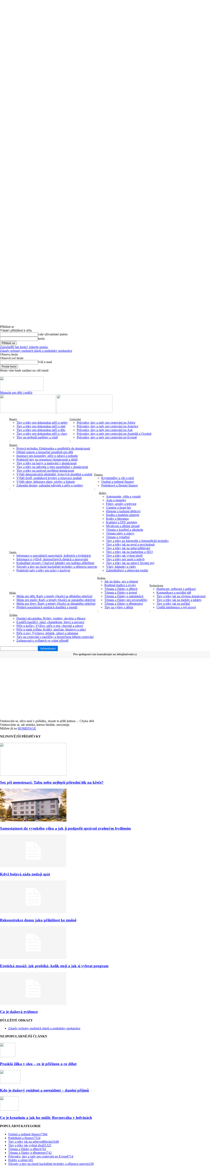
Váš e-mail (45, 362)
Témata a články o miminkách (123, 596)
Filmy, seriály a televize (121, 504)
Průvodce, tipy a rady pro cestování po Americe (107, 426)
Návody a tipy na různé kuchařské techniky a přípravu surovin (56, 566)
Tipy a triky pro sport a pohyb (125, 559)
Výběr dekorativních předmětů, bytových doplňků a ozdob (54, 474)
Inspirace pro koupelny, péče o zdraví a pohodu (47, 456)
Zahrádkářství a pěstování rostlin (127, 570)
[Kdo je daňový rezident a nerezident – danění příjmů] (10, 1082)
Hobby (102, 492)
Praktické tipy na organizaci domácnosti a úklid (47, 459)
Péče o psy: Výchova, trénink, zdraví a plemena (47, 633)
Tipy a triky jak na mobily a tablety (179, 600)
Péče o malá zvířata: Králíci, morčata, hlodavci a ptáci (51, 629)
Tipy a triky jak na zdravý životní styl (130, 563)
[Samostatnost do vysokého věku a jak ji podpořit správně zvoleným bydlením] (33, 820)
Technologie (156, 585)
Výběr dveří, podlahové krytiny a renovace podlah (49, 478)
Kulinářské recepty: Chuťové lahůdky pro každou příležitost (55, 563)
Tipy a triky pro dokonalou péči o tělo (40, 430)
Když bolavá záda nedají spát (25, 874)
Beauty (13, 419)
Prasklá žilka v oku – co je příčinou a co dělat (38, 1064)
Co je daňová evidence (19, 1012)
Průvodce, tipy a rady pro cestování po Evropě (107, 437)
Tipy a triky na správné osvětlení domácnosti (45, 470)
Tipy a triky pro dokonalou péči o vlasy (41, 433)
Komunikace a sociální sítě (173, 592)
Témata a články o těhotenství (123, 603)
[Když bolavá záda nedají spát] (33, 866)
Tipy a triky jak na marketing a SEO (129, 552)
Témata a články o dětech (120, 589)
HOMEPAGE (27, 728)
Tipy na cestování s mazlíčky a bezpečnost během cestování (55, 637)
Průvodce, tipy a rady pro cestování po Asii (104, 430)
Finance (98, 474)
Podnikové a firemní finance (119, 485)
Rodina (101, 577)
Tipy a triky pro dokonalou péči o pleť (41, 426)
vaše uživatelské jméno (53, 334)
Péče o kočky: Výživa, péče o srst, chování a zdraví (49, 626)
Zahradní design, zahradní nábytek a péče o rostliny (49, 485)
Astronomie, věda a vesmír (123, 496)
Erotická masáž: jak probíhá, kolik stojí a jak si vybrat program (54, 966)
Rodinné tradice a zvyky (120, 585)
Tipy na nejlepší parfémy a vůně (37, 437)
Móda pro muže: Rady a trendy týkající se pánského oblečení (55, 600)
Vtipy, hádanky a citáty (121, 566)
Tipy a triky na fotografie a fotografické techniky (137, 541)
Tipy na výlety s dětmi (118, 607)
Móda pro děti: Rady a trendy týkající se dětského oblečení (54, 596)
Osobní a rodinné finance (117, 481)
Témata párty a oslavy (120, 533)
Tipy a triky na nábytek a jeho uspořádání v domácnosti (52, 467)
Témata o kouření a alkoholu (124, 529)
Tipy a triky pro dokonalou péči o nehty (42, 422)
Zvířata (13, 614)
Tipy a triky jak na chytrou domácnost (180, 596)
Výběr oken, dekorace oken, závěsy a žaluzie (45, 481)
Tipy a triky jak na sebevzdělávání (128, 548)
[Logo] (28, 412)
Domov (13, 444)
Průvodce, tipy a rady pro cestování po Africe (106, 422)
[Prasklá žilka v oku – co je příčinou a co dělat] (7, 1056)
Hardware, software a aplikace (176, 589)
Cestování (75, 419)
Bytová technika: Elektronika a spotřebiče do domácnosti (53, 448)
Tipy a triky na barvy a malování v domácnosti (46, 463)
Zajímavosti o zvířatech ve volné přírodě (42, 640)
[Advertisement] (105, 688)
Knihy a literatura (117, 518)
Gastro (12, 552)
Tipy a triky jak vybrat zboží (124, 555)
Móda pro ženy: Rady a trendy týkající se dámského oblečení (55, 603)
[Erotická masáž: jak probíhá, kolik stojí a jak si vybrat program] (33, 958)
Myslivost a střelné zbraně (123, 526)
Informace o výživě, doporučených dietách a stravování (52, 559)
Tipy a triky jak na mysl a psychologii (130, 544)
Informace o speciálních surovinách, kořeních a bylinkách (53, 555)
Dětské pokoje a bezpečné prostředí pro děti (44, 452)
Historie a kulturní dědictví (123, 511)
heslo (41, 338)
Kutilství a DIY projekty (121, 522)
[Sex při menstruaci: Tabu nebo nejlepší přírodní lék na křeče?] (33, 774)
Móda (12, 592)
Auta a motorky (116, 500)
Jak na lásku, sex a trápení (121, 581)
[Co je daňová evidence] (33, 1004)
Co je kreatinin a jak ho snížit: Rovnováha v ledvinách (46, 1117)
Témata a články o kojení (120, 592)
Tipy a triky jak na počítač (173, 603)
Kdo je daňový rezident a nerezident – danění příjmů (44, 1090)
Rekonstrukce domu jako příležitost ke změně (38, 920)
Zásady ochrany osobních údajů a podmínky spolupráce (36, 350)
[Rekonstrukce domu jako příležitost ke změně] (33, 912)
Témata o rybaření (118, 537)
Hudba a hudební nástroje (122, 515)
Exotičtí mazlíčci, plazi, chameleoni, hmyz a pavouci (50, 622)
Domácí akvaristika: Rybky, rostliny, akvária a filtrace (51, 618)
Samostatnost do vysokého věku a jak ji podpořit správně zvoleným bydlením (65, 828)
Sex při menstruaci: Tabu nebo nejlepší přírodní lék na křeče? (52, 782)
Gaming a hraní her (118, 507)
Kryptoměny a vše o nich (117, 478)
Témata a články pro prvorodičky (125, 600)
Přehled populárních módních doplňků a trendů (46, 607)
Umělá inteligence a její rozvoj (176, 607)
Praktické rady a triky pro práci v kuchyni (43, 570)
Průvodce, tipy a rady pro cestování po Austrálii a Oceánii (114, 433)
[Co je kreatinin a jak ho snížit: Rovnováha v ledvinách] (9, 1109)
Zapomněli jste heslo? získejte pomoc (24, 347)
